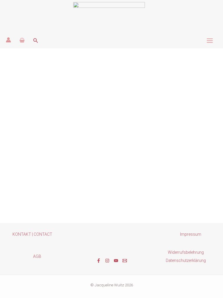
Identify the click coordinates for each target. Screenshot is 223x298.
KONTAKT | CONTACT (32, 234)
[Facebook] (98, 260)
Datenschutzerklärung (186, 260)
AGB (37, 256)
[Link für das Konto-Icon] (8, 39)
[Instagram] (107, 260)
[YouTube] (116, 260)
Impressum (190, 234)
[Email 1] (125, 260)
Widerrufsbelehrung (186, 252)
